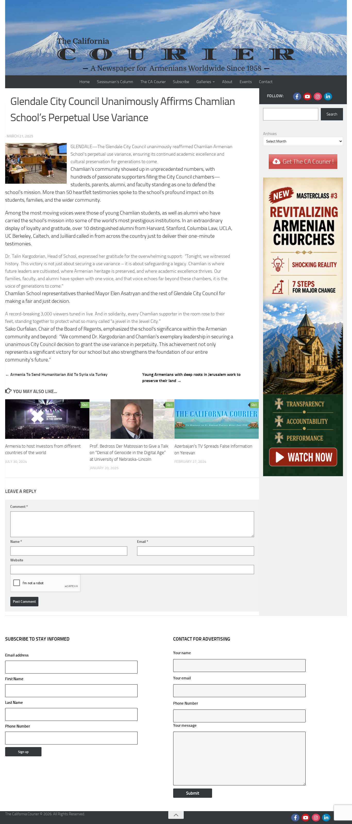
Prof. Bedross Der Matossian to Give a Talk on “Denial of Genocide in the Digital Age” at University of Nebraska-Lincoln (129, 453)
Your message (185, 725)
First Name (14, 679)
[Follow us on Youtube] (307, 96)
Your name (182, 653)
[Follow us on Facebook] (297, 96)
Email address (17, 655)
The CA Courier (153, 81)
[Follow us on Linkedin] (328, 96)
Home (84, 81)
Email (142, 541)
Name (16, 541)
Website (16, 560)
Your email (182, 678)
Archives (270, 133)
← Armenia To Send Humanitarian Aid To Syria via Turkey (56, 374)
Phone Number (17, 726)
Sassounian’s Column (115, 81)
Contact (266, 81)
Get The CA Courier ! (308, 161)
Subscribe (181, 81)
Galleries (203, 81)
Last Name (14, 702)
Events (246, 81)
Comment (19, 506)
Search (331, 114)
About (227, 81)
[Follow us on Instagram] (318, 96)
